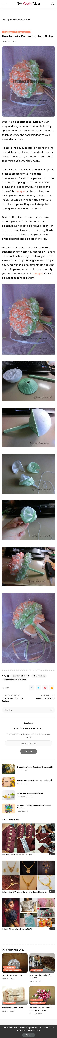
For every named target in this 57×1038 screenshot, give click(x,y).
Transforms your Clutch (12, 1008)
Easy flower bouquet (21, 676)
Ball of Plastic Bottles (12, 975)
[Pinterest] (45, 687)
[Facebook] (31, 687)
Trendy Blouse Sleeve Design (17, 854)
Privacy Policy (34, 1030)
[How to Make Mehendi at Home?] (8, 795)
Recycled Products (12, 970)
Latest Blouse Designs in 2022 (17, 929)
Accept (28, 1035)
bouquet (21, 191)
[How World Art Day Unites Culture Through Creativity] (8, 808)
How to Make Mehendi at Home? (30, 793)
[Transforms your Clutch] (15, 995)
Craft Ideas (8, 32)
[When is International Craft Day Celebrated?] (8, 782)
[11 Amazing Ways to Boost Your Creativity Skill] (8, 769)
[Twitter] (38, 687)
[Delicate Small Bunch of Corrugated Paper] (42, 995)
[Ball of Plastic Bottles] (15, 963)
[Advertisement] (44, 20)
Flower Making (22, 32)
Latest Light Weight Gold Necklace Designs (24, 892)
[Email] (51, 687)
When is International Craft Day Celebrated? (35, 780)
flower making (39, 676)
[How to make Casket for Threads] (42, 963)
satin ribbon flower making (15, 679)
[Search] (52, 4)
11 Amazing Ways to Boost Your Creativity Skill (35, 767)
